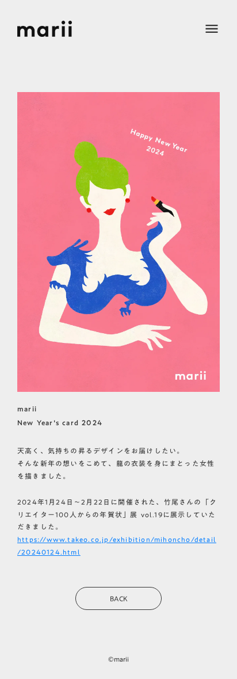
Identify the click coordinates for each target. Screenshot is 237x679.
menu (212, 29)
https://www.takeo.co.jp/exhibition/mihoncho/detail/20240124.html (116, 545)
